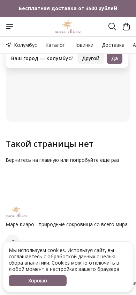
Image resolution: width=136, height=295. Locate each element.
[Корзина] (126, 26)
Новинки (83, 45)
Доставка (113, 45)
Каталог (55, 45)
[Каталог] (10, 26)
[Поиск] (112, 26)
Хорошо (37, 280)
